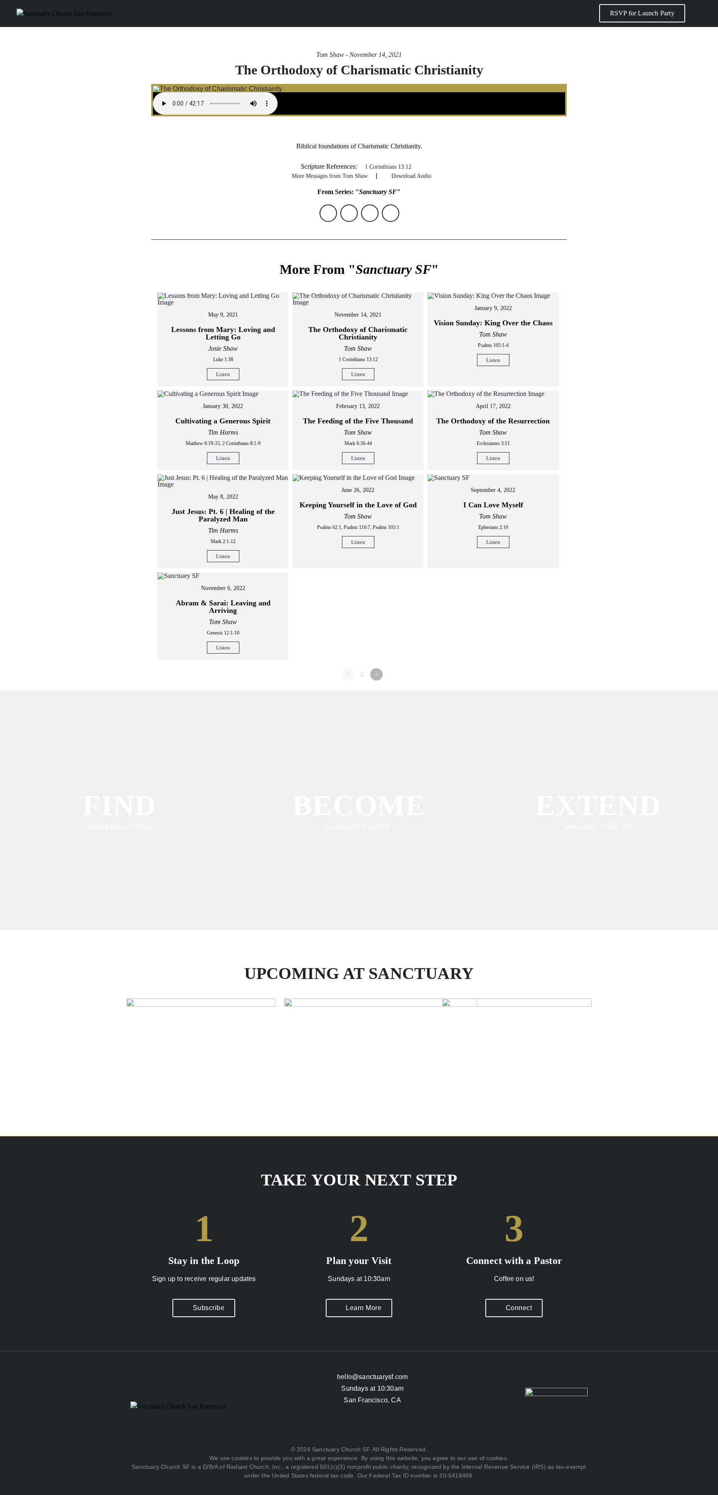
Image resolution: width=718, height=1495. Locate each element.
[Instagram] (359, 1430)
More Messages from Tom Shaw (330, 176)
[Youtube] (381, 1430)
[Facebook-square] (336, 1430)
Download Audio (411, 176)
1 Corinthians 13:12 (388, 167)
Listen (223, 374)
